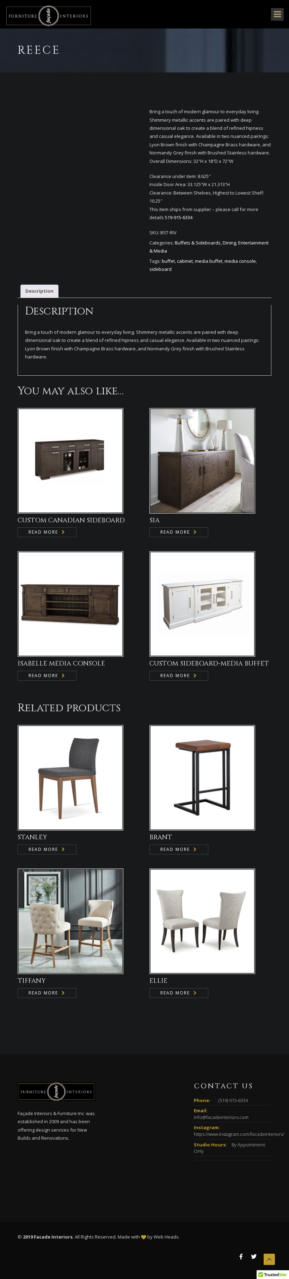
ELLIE (158, 980)
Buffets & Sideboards (198, 243)
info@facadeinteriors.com (221, 1117)
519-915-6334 (178, 217)
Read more (43, 532)
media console (240, 261)
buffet (168, 261)
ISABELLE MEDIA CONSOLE (61, 663)
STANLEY (32, 837)
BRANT (160, 837)
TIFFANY (31, 980)
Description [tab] (39, 291)
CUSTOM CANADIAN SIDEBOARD (71, 520)
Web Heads (166, 1237)
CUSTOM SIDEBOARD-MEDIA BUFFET (209, 663)
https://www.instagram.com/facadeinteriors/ (239, 1134)
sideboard (160, 269)
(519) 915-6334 (233, 1100)
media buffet (208, 261)
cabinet (185, 261)
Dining (229, 243)
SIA (154, 520)
